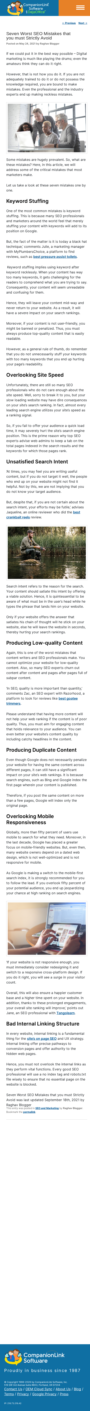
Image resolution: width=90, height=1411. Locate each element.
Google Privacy (44, 1394)
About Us (63, 1389)
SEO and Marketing (47, 1108)
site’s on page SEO (42, 1038)
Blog (77, 1389)
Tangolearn (66, 1013)
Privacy (23, 1394)
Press (64, 1394)
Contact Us (13, 1389)
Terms (9, 1394)
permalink (29, 1111)
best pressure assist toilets (55, 256)
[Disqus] (46, 1177)
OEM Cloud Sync (39, 1389)
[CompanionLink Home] (29, 8)
